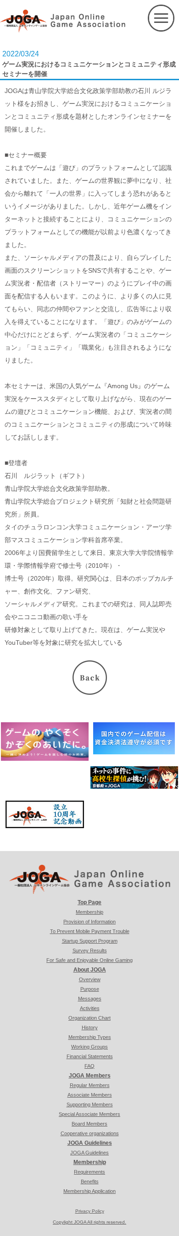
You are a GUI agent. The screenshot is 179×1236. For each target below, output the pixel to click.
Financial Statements (90, 1056)
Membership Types (89, 1037)
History (90, 1027)
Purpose (89, 989)
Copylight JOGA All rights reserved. (89, 1222)
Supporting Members (90, 1104)
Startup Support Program (89, 941)
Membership (89, 912)
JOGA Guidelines (89, 1143)
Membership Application (89, 1191)
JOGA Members (90, 1075)
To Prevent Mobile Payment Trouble (89, 931)
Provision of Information (89, 921)
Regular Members (90, 1085)
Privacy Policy (89, 1211)
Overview (90, 979)
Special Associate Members (89, 1114)
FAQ (89, 1066)
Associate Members (89, 1095)
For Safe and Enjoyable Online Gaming (89, 960)
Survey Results (90, 950)
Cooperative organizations (90, 1133)
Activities (90, 1008)
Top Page (89, 902)
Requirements (89, 1172)
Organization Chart (89, 1018)
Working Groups (89, 1046)
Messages (89, 998)
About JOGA (89, 970)
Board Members (89, 1123)
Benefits (90, 1181)
